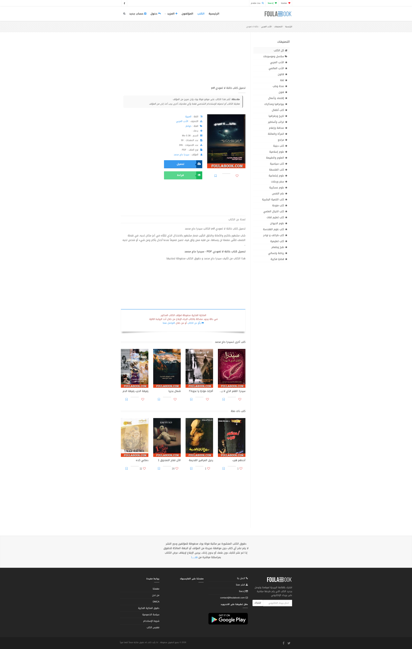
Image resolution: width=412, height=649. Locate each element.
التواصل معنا (169, 323)
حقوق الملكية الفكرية (148, 608)
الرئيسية (214, 13)
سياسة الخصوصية (150, 614)
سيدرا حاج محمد (181, 154)
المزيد (170, 13)
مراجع (281, 139)
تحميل (180, 163)
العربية (188, 116)
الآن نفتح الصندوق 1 (169, 461)
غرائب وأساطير (276, 121)
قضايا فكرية (277, 259)
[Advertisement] (183, 62)
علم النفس (278, 193)
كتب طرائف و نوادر (273, 235)
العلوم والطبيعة (275, 157)
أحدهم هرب (238, 461)
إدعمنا (242, 591)
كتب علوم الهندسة (273, 229)
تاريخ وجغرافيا (276, 115)
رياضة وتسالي (276, 253)
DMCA (156, 602)
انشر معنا (241, 585)
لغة (282, 80)
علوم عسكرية (276, 187)
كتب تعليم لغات (275, 217)
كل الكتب (279, 50)
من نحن (155, 595)
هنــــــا (194, 557)
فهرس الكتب (153, 627)
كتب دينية (278, 145)
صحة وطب (278, 86)
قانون (281, 74)
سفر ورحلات (277, 181)
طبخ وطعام (278, 247)
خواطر (188, 126)
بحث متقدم (256, 3)
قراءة (180, 175)
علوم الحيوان (277, 223)
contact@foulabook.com (232, 597)
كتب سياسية (277, 163)
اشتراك (257, 603)
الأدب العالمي (276, 68)
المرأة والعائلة (276, 133)
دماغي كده (142, 461)
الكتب (201, 13)
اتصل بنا (241, 579)
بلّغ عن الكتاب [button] (194, 323)
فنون (281, 92)
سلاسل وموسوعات (273, 56)
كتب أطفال (278, 109)
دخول (154, 13)
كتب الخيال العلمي (273, 211)
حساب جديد (136, 13)
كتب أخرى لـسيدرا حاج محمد (230, 341)
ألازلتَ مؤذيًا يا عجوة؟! (201, 391)
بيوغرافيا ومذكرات (274, 104)
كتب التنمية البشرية (273, 199)
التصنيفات (278, 26)
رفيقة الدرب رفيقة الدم (135, 391)
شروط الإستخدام (151, 621)
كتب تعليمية (277, 241)
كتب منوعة (278, 205)
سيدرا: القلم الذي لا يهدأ (231, 391)
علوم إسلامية (276, 151)
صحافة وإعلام (276, 127)
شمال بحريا (175, 391)
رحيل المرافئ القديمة (201, 461)
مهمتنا (284, 3)
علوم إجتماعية (276, 175)
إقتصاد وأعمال (276, 98)
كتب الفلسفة (276, 169)
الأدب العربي (266, 26)
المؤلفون (187, 13)
